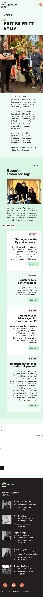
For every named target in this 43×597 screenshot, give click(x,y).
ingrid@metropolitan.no (24, 540)
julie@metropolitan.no (23, 557)
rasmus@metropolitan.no (24, 507)
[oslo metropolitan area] (9, 4)
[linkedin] (14, 585)
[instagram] (5, 585)
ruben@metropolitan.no (23, 571)
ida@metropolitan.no (22, 524)
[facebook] (22, 585)
